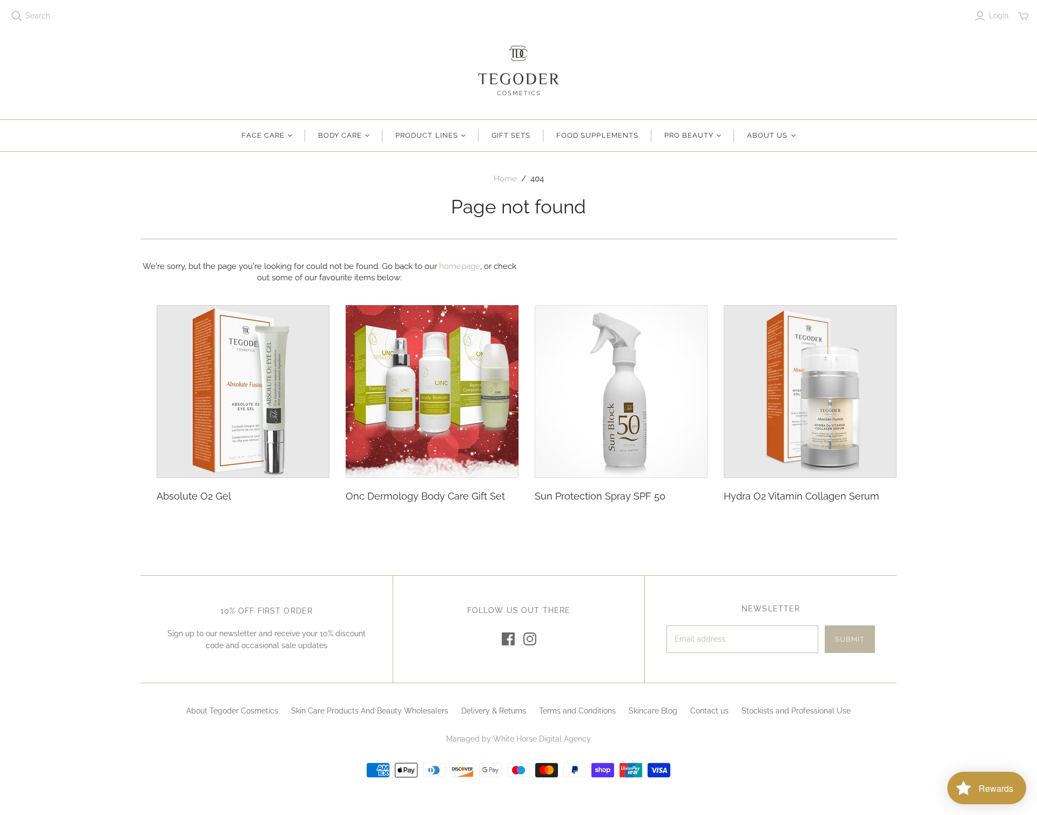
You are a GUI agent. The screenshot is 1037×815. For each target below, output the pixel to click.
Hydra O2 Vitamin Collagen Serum (801, 496)
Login (998, 15)
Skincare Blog (653, 710)
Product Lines (426, 135)
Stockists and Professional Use (796, 710)
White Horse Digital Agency (542, 739)
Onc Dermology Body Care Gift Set (425, 496)
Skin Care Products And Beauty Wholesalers (369, 710)
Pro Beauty (688, 135)
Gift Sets (510, 135)
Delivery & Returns (493, 710)
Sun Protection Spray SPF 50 (600, 496)
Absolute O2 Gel (194, 496)
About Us (767, 135)
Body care (340, 135)
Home (505, 179)
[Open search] (16, 16)
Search (37, 15)
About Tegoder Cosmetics (232, 710)
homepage (459, 266)
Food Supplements (597, 135)
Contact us (709, 710)
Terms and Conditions (577, 710)
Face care (262, 135)
